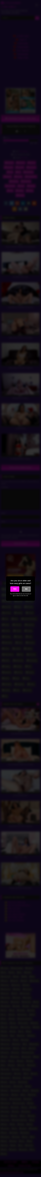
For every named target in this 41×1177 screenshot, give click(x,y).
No (26, 589)
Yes (14, 589)
